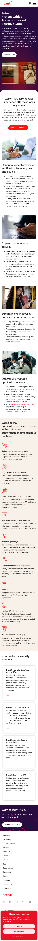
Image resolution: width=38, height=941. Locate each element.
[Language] (29, 3)
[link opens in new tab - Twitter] (4, 902)
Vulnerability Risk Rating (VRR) (23, 404)
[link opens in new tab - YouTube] (30, 902)
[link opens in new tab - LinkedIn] (10, 902)
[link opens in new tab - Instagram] (17, 902)
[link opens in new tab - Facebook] (23, 902)
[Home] (7, 3)
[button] (34, 3)
